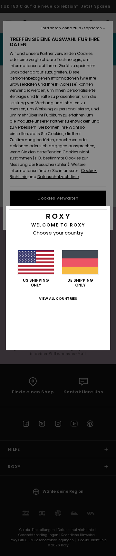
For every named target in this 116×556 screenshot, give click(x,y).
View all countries (58, 298)
